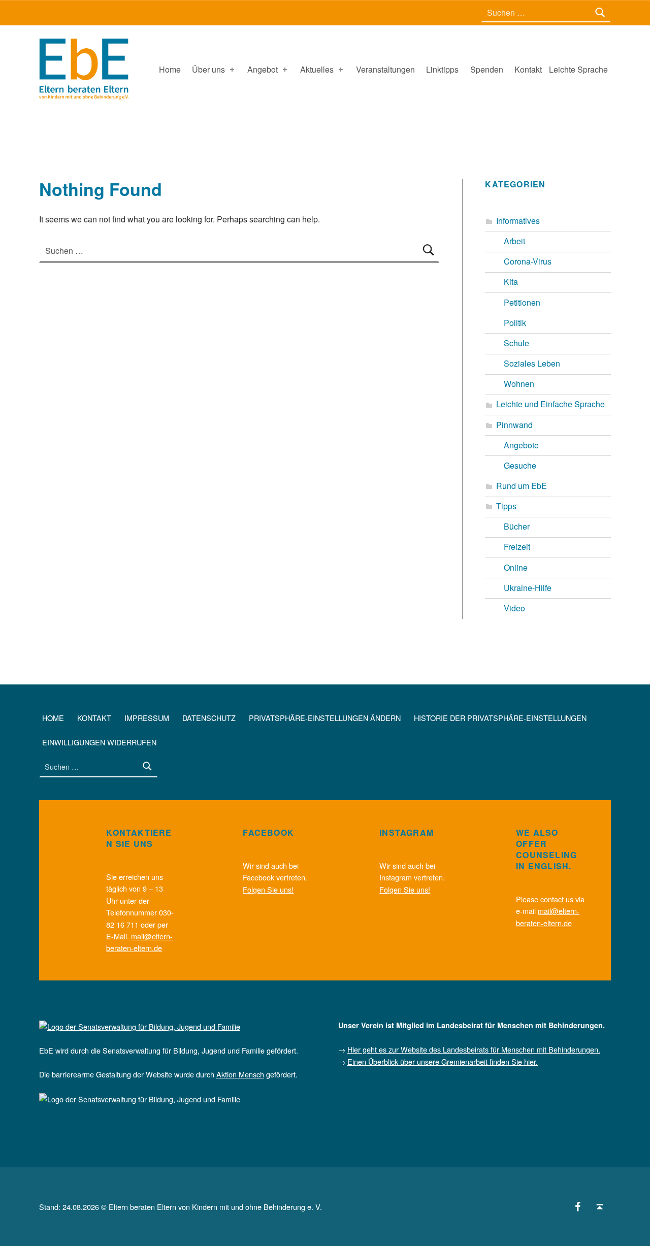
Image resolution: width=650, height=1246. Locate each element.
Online (516, 567)
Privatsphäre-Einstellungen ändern (325, 717)
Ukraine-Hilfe (527, 588)
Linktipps (442, 69)
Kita (511, 281)
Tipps (506, 506)
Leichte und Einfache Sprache (550, 404)
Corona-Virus (527, 261)
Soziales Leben (532, 363)
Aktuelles (317, 69)
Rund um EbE (521, 485)
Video (514, 608)
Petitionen (522, 302)
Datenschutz (209, 717)
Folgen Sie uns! (268, 889)
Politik (515, 323)
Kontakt (528, 69)
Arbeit (514, 241)
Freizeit (517, 546)
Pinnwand (514, 425)
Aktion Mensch (240, 1074)
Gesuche (520, 465)
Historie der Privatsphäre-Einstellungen (500, 717)
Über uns (208, 69)
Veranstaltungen (385, 69)
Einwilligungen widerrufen (99, 742)
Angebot (262, 69)
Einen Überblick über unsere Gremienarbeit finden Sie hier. (442, 1061)
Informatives (518, 220)
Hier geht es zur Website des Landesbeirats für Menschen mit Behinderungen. (473, 1049)
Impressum (146, 717)
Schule (516, 343)
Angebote (521, 445)
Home (170, 69)
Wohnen (519, 383)
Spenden (486, 69)
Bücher (517, 526)
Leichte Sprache (578, 69)
